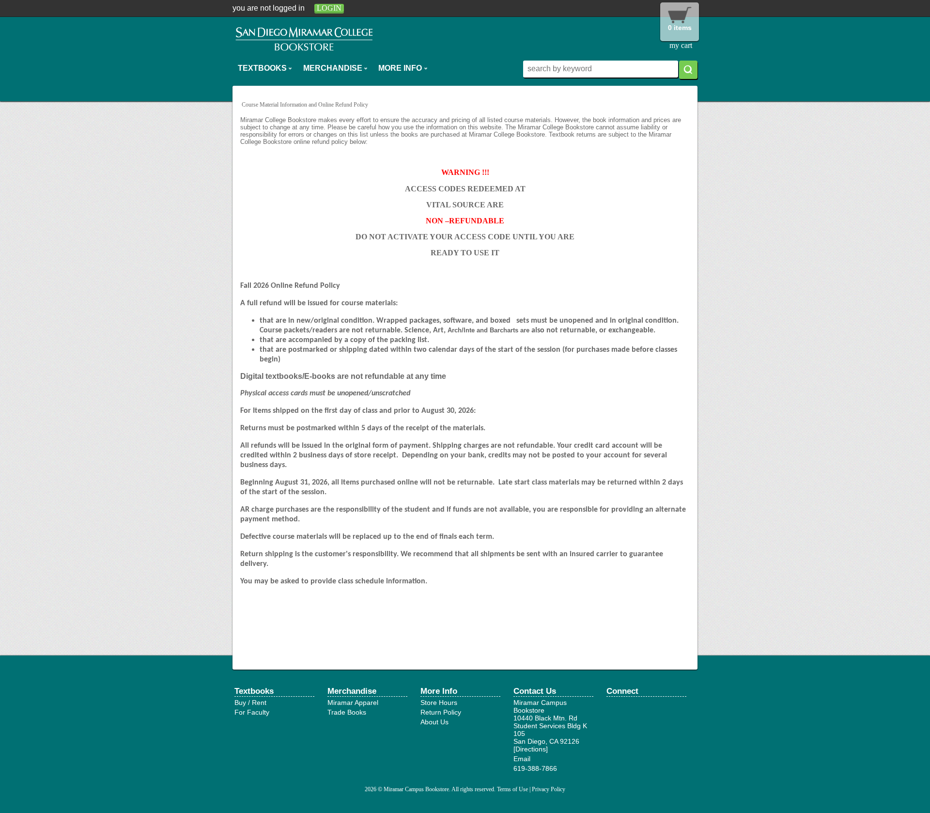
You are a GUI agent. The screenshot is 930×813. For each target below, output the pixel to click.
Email (521, 759)
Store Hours (438, 702)
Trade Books (346, 712)
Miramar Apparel (352, 702)
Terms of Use (512, 789)
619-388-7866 (535, 768)
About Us (434, 722)
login (329, 8)
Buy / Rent (250, 702)
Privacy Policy (548, 789)
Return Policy (440, 712)
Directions (530, 749)
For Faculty (251, 712)
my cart (680, 45)
